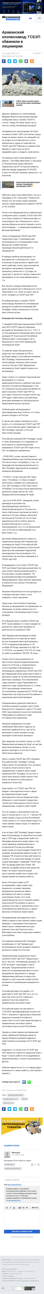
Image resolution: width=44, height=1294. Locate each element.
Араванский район (15, 1095)
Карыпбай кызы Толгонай (12, 56)
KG (30, 18)
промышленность (10, 1099)
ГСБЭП (24, 1099)
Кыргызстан (8, 1103)
